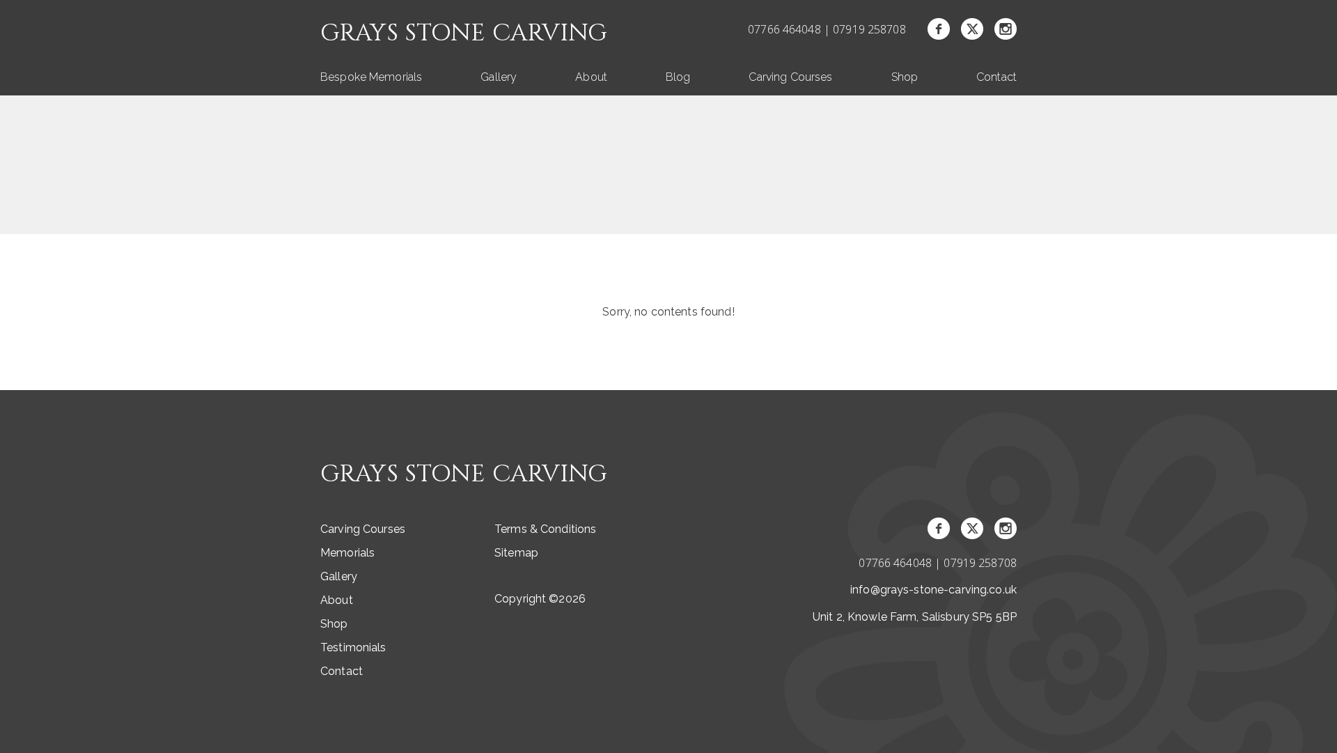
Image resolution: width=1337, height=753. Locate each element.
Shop (904, 77)
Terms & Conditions (545, 529)
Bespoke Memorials (371, 77)
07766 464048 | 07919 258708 (827, 29)
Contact (996, 77)
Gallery (498, 77)
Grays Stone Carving (464, 34)
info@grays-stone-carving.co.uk (933, 589)
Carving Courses (790, 77)
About (591, 77)
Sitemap (516, 552)
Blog (678, 77)
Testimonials (353, 647)
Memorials (347, 552)
